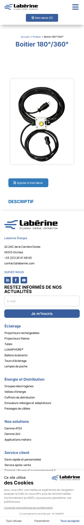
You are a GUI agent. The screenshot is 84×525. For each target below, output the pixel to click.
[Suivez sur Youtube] (24, 280)
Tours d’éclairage (15, 361)
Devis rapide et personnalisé (22, 459)
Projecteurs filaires (16, 338)
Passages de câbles (17, 408)
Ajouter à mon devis (30, 183)
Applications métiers (17, 439)
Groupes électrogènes (18, 386)
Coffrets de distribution (19, 397)
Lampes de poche (15, 366)
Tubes (8, 344)
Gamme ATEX (13, 428)
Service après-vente (17, 465)
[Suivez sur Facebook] (15, 280)
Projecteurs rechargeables (21, 333)
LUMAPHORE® (13, 349)
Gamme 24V (12, 434)
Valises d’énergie (15, 392)
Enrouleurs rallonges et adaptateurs (27, 403)
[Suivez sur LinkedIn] (7, 280)
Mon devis (44, 18)
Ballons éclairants (16, 355)
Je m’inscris (42, 313)
